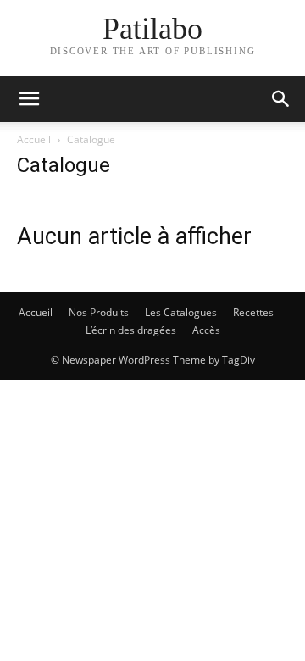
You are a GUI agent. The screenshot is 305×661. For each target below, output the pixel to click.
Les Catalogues (181, 312)
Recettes (253, 312)
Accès (206, 330)
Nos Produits (99, 312)
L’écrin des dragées (131, 330)
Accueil (34, 139)
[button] (29, 99)
